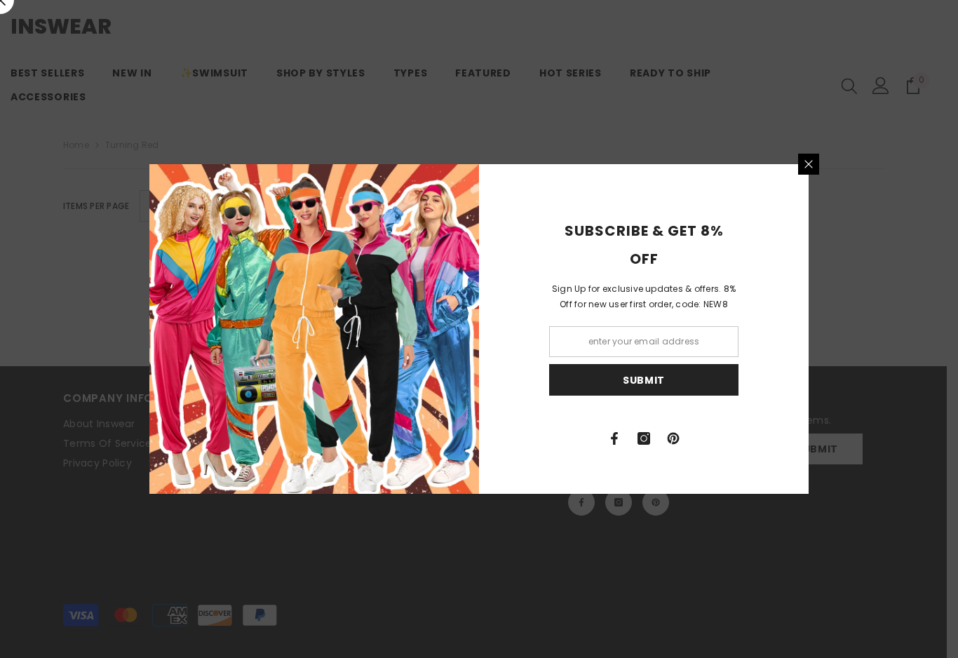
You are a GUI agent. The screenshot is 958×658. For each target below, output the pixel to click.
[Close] (808, 164)
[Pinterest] (673, 438)
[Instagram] (644, 438)
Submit (644, 380)
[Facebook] (614, 438)
